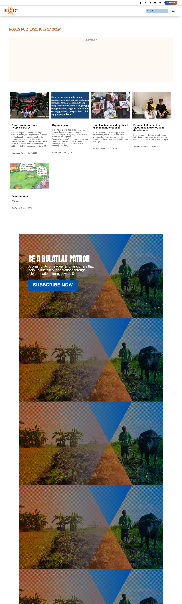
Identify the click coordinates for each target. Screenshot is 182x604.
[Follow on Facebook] (141, 3)
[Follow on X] (145, 3)
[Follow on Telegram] (160, 3)
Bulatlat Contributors (141, 147)
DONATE (170, 3)
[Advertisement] (91, 61)
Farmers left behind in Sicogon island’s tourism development (151, 123)
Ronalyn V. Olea (99, 148)
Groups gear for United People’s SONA (29, 123)
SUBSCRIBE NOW (53, 285)
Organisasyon (70, 123)
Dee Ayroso (16, 208)
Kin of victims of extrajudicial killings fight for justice (110, 123)
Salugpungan (29, 186)
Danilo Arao (56, 153)
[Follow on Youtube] (155, 3)
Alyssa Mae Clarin (18, 153)
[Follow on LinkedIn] (150, 3)
